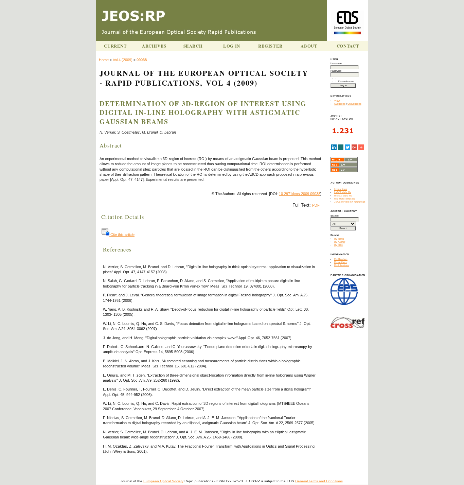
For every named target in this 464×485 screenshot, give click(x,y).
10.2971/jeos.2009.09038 (299, 194)
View (337, 101)
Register (270, 46)
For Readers (340, 259)
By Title (338, 245)
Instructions (340, 189)
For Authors (340, 262)
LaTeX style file (342, 192)
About (309, 46)
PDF (316, 205)
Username (336, 63)
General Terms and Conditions (319, 481)
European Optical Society (163, 481)
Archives (154, 46)
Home (104, 60)
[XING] (340, 147)
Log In (231, 46)
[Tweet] (347, 147)
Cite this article (122, 234)
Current (115, 46)
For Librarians (341, 265)
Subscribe (339, 104)
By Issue (339, 239)
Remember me (346, 81)
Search (193, 46)
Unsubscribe (354, 104)
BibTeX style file (343, 195)
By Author (339, 242)
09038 (142, 60)
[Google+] (354, 147)
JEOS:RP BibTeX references (349, 202)
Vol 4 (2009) (122, 60)
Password (336, 71)
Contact (348, 46)
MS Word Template (344, 198)
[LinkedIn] (334, 147)
